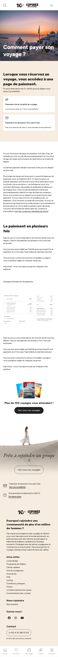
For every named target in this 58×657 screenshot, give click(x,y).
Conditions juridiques (15, 583)
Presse (9, 587)
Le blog (9, 580)
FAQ (8, 577)
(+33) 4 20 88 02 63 (19, 632)
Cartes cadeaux (13, 567)
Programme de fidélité (16, 564)
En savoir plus (15, 496)
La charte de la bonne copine (18, 590)
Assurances (11, 574)
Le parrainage (12, 561)
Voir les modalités (17, 487)
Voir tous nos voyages (29, 410)
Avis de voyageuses (14, 570)
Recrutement (12, 604)
